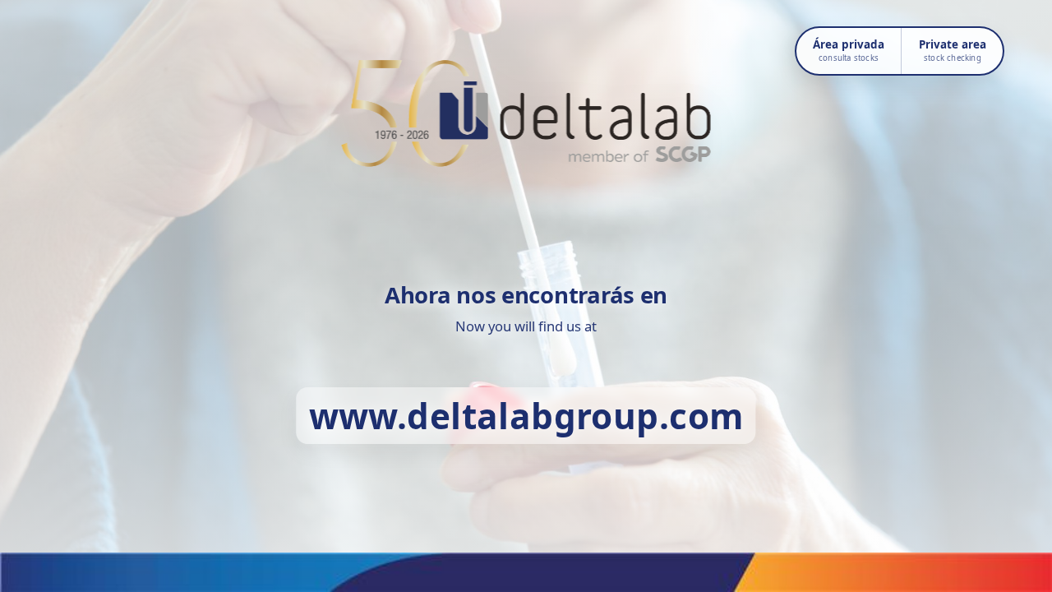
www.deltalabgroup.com (526, 415)
